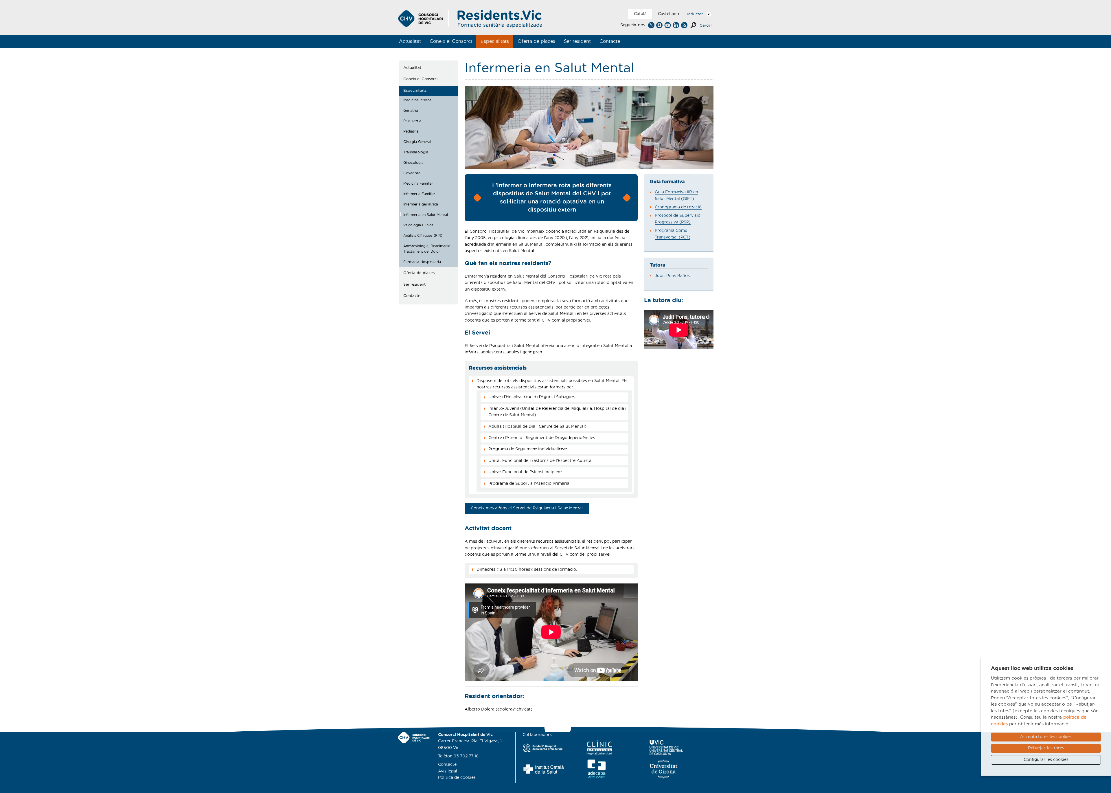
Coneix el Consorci (451, 41)
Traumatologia (415, 152)
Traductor (694, 14)
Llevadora (411, 173)
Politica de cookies (457, 778)
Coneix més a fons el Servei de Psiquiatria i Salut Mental (527, 508)
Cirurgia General (417, 142)
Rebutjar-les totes (1046, 748)
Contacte (609, 41)
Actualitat (410, 41)
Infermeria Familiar (419, 194)
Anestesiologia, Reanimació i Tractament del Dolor (428, 249)
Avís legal (447, 771)
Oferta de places (536, 41)
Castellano (668, 14)
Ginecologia (413, 162)
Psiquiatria (412, 121)
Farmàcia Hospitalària (422, 262)
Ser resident (577, 41)
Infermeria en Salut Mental (425, 214)
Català (640, 14)
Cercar (706, 25)
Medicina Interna (417, 100)
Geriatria (410, 110)
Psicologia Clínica (418, 225)
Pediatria (411, 131)
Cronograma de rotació (678, 207)
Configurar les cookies (1046, 760)
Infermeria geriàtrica (420, 204)
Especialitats (495, 41)
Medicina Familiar (418, 183)
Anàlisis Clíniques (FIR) (422, 235)
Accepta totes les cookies (1046, 737)
